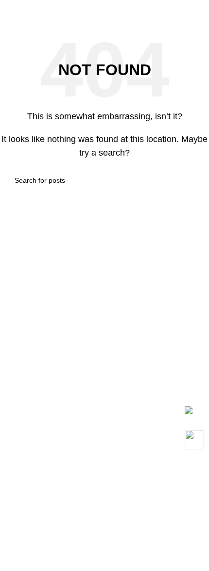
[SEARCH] (190, 180)
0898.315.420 (60, 385)
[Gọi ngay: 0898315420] (194, 439)
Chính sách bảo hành (44, 477)
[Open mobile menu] (198, 9)
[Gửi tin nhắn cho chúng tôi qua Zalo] (188, 409)
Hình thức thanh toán (43, 495)
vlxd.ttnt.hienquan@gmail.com (83, 374)
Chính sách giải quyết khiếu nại (61, 542)
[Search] (179, 9)
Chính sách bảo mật (41, 560)
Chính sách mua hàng (45, 459)
